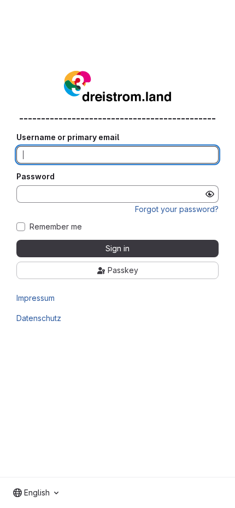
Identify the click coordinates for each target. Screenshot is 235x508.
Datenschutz (38, 318)
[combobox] (35, 492)
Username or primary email (67, 137)
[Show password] (210, 194)
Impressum (35, 298)
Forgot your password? (177, 209)
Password (35, 176)
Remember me (56, 226)
